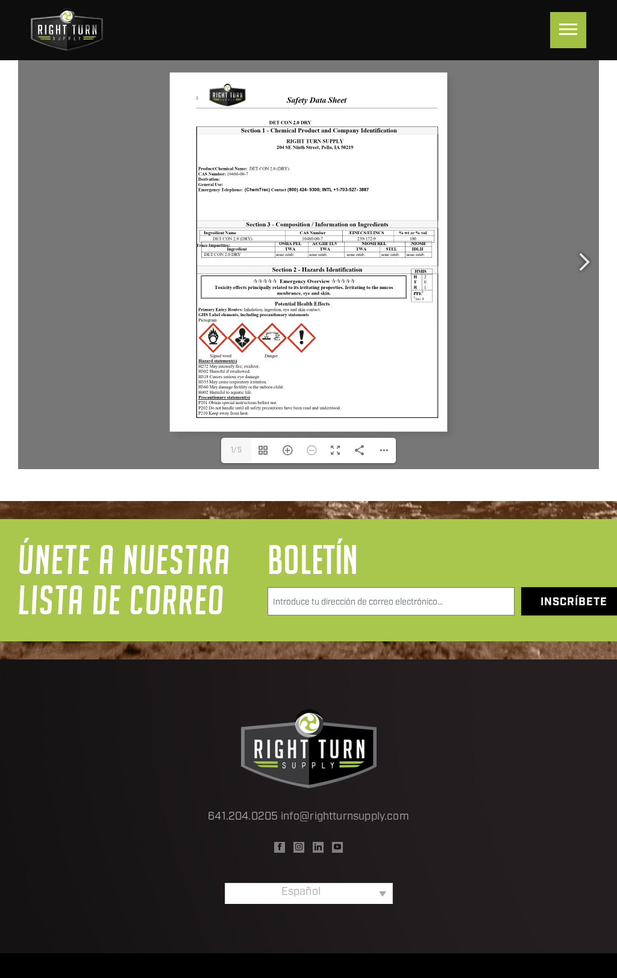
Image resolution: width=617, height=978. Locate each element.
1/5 (236, 450)
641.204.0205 (243, 817)
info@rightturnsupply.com (345, 817)
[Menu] (568, 30)
